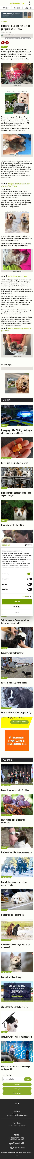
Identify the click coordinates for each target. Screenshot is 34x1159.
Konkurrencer (5, 785)
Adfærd (4, 847)
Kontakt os (16, 1125)
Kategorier (17, 1084)
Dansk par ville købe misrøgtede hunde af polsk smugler (16, 329)
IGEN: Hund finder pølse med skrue (17, 276)
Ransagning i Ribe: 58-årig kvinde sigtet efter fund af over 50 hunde (15, 185)
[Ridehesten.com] (17, 1138)
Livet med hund (6, 458)
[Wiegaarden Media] (17, 1148)
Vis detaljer (25, 596)
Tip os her (10, 1125)
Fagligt (3, 1032)
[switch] (29, 579)
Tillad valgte (17, 607)
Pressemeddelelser (7, 1061)
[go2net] (17, 1143)
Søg (28, 1079)
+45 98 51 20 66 (10, 1115)
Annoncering (23, 1125)
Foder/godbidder (6, 815)
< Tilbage (4, 21)
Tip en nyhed (17, 1089)
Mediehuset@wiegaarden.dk (21, 1115)
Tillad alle (17, 601)
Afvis (17, 612)
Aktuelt (4, 47)
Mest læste (17, 1093)
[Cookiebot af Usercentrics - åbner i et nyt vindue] (25, 545)
